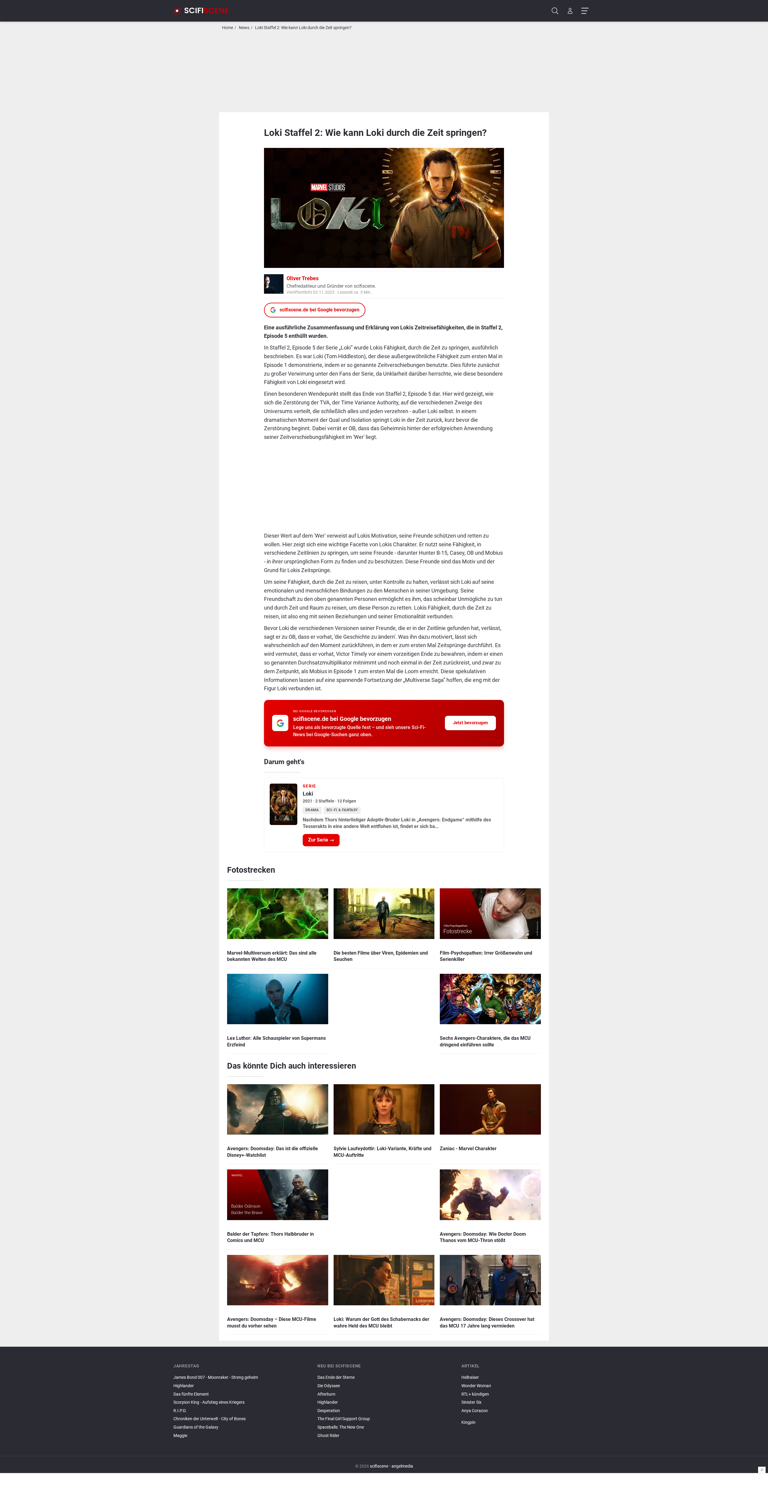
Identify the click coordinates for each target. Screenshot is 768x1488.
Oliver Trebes (302, 278)
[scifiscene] (203, 11)
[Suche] (555, 11)
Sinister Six (471, 1402)
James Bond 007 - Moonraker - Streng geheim (215, 1377)
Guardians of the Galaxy (195, 1427)
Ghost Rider (328, 1435)
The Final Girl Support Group (343, 1418)
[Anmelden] (570, 11)
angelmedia (402, 1466)
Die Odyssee (328, 1385)
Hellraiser (470, 1377)
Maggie (180, 1435)
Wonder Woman (476, 1385)
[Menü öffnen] (585, 11)
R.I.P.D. (180, 1410)
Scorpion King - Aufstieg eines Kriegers (208, 1402)
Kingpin (468, 1422)
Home (227, 27)
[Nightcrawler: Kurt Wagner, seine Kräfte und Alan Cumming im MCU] (528, 1417)
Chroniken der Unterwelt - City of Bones (209, 1418)
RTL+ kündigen (475, 1394)
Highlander (183, 1385)
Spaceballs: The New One (340, 1427)
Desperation (328, 1410)
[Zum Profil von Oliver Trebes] (274, 283)
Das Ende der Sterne (336, 1377)
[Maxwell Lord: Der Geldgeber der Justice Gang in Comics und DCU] (528, 1416)
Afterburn (326, 1394)
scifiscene (379, 1466)
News (244, 27)
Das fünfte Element (191, 1394)
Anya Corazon (474, 1410)
